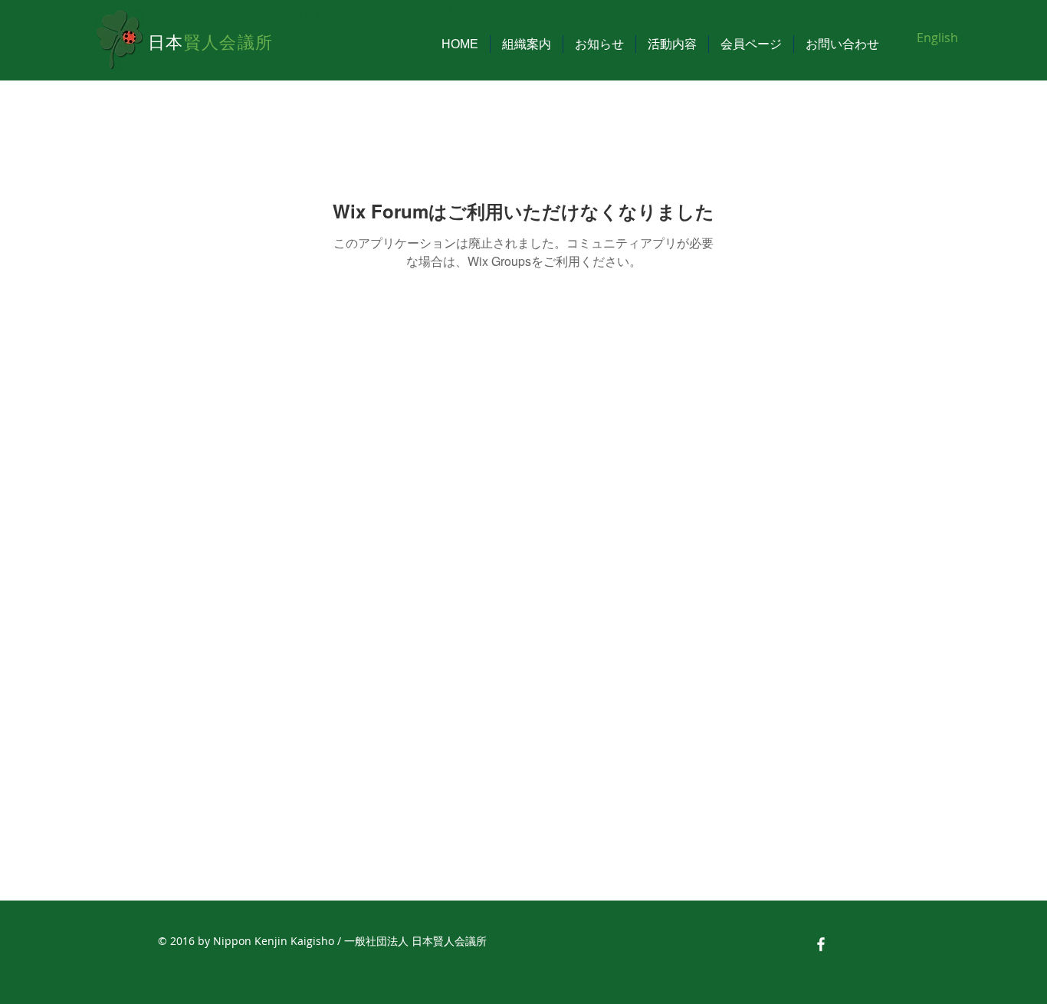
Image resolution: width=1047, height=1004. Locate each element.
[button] (527, 44)
